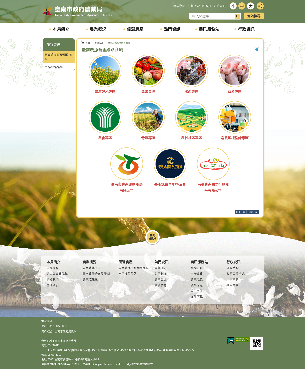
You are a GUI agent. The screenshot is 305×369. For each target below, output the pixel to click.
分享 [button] (260, 6)
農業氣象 (197, 279)
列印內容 (257, 49)
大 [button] (251, 6)
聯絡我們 (53, 279)
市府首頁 (220, 6)
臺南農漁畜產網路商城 (58, 57)
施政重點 (233, 268)
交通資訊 (53, 285)
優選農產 (135, 29)
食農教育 (161, 285)
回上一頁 (240, 212)
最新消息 (161, 268)
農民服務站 (209, 29)
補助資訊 (197, 268)
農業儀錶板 (90, 279)
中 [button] (242, 6)
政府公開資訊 (236, 273)
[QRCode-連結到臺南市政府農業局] (256, 343)
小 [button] (233, 6)
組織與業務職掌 (57, 273)
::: (42, 39)
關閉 (152, 235)
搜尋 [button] (237, 16)
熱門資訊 (172, 29)
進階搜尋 (254, 16)
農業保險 (197, 285)
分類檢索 (194, 6)
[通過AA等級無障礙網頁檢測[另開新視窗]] (242, 339)
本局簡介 (61, 29)
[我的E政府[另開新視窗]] (230, 340)
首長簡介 (53, 268)
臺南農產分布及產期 (96, 273)
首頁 (88, 43)
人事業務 (233, 279)
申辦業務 (197, 273)
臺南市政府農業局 (77, 11)
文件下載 (197, 296)
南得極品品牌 (54, 67)
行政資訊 (246, 29)
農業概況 (98, 29)
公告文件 (197, 291)
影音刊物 (161, 273)
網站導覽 (179, 6)
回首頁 (206, 6)
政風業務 (233, 285)
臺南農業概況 (92, 268)
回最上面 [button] (252, 212)
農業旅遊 (161, 279)
